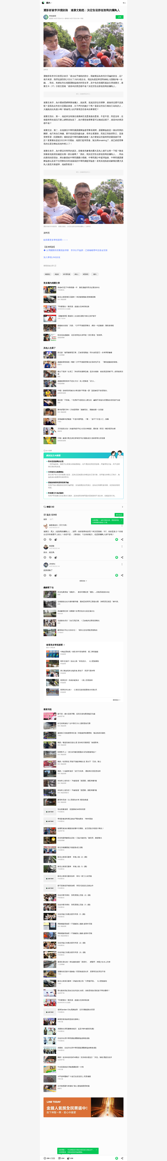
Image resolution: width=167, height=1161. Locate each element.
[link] (50, 539)
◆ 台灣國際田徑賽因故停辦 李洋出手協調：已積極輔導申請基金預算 (76, 250)
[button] (45, 539)
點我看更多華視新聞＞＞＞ (56, 240)
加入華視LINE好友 (52, 257)
